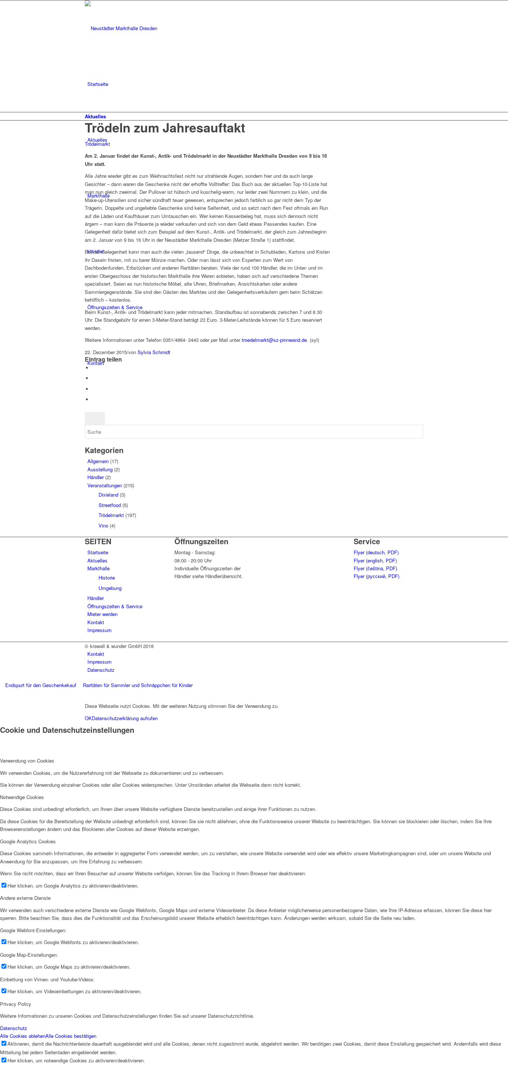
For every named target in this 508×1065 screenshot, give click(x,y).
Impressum (99, 629)
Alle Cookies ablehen (22, 1035)
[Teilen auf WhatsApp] (94, 388)
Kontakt (95, 622)
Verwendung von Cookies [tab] (27, 760)
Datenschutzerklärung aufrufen (125, 718)
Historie (107, 577)
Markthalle (98, 568)
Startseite (97, 552)
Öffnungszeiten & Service (114, 606)
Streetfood (110, 505)
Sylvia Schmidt (154, 352)
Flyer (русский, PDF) (376, 576)
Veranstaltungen (104, 485)
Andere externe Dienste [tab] (25, 897)
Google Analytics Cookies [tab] (28, 841)
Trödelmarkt (97, 143)
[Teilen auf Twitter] (94, 378)
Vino (103, 525)
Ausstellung (100, 469)
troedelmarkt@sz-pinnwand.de (274, 339)
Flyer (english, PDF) (375, 560)
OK (88, 718)
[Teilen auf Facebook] (94, 367)
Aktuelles (95, 116)
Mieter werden (102, 613)
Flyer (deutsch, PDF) (376, 552)
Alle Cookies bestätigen (70, 1035)
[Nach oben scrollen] (2, 693)
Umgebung (110, 587)
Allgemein (98, 461)
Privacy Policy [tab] (15, 1003)
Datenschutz (13, 1028)
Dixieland (108, 494)
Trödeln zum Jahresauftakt (165, 127)
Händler (95, 477)
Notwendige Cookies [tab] (22, 797)
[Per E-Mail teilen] (94, 399)
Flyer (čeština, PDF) (375, 568)
